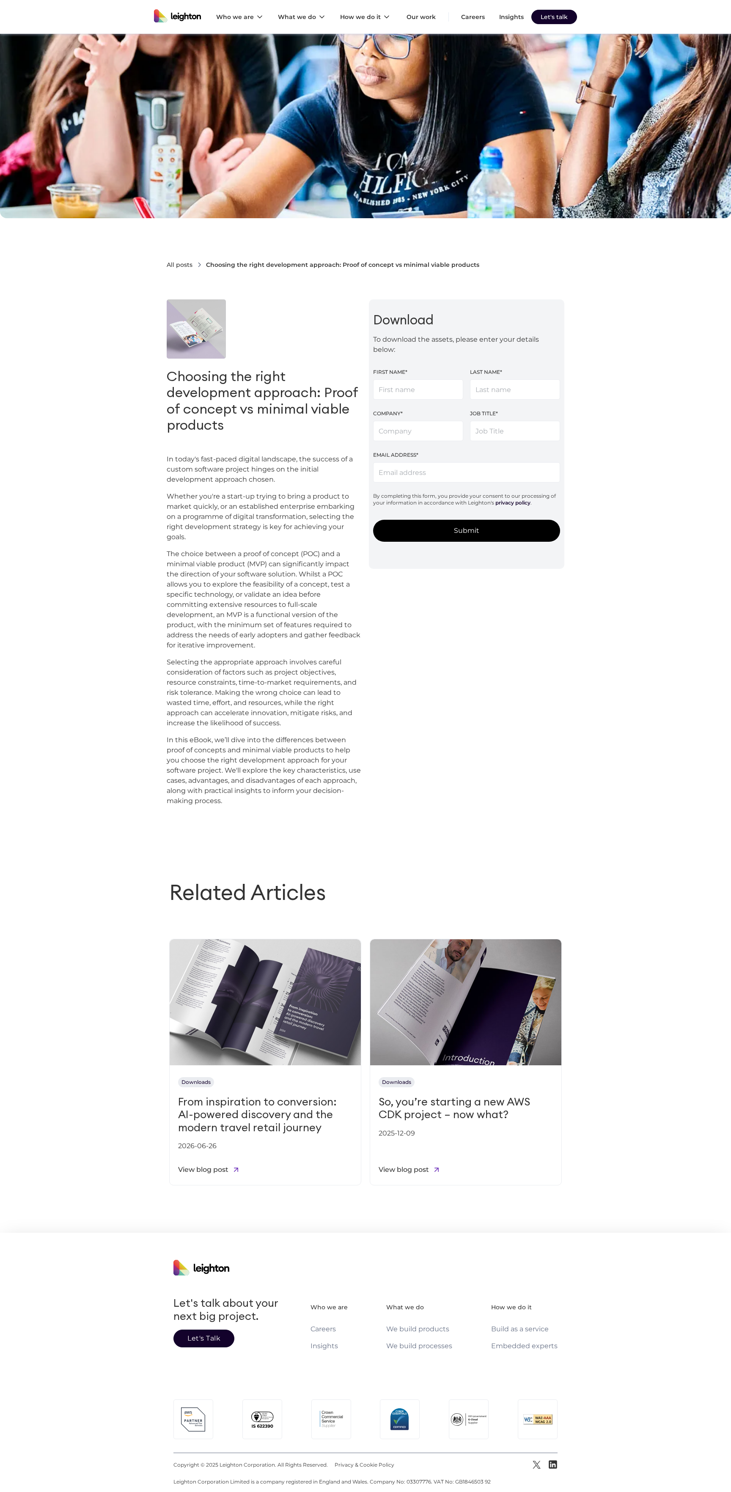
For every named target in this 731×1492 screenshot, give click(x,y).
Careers (473, 17)
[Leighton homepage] (177, 17)
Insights (511, 17)
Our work (421, 17)
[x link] (537, 1465)
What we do (405, 1307)
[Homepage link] (228, 1261)
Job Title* (484, 413)
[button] (242, 16)
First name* (390, 372)
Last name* (486, 372)
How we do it (511, 1307)
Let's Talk (203, 1338)
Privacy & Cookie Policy (364, 1465)
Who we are (329, 1307)
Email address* (395, 455)
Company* (388, 413)
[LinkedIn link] (552, 1465)
